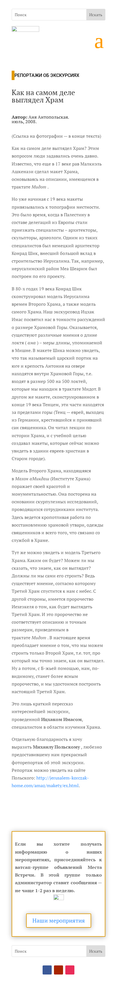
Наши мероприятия (58, 920)
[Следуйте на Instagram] (69, 970)
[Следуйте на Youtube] (58, 970)
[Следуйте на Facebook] (47, 970)
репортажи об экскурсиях (46, 75)
